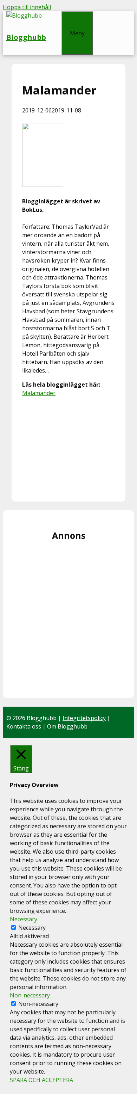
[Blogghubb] (24, 15)
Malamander (39, 393)
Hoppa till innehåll (27, 7)
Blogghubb (26, 37)
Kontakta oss (23, 726)
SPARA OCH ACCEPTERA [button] (41, 1080)
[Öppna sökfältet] (53, 15)
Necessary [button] (23, 919)
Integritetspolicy (84, 718)
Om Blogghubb (67, 726)
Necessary (32, 928)
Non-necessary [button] (30, 995)
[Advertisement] (68, 447)
